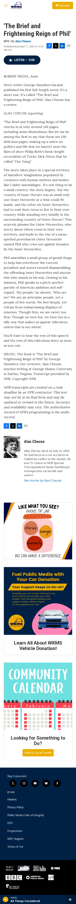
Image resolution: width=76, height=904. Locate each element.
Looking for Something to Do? (38, 740)
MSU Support (15, 839)
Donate (64, 5)
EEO (10, 823)
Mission (12, 799)
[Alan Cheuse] (12, 447)
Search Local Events (38, 753)
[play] (5, 899)
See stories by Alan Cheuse (42, 480)
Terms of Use (15, 846)
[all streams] (71, 899)
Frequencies (14, 831)
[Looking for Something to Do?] (38, 696)
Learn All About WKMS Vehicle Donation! (38, 645)
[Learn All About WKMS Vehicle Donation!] (38, 601)
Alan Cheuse (23, 41)
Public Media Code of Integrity (25, 815)
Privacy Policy (15, 807)
